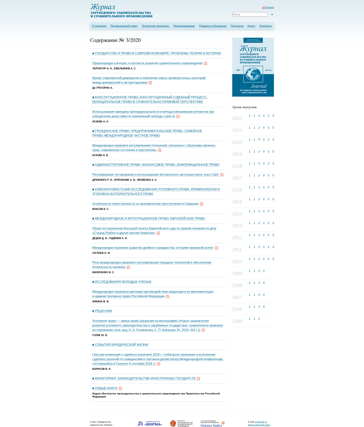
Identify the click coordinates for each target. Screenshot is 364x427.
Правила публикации (213, 25)
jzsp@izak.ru (261, 422)
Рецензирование (184, 25)
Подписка (237, 25)
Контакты (266, 25)
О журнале (99, 25)
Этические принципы (155, 25)
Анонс (251, 25)
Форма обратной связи (259, 425)
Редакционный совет (124, 25)
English (270, 7)
